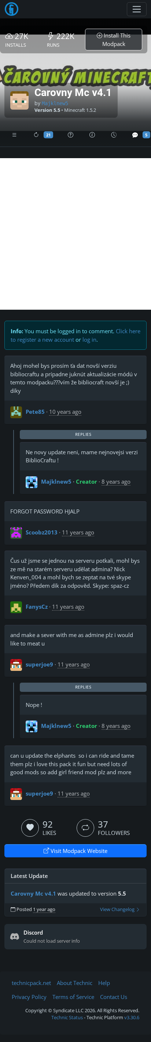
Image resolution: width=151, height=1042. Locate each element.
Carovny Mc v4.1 (33, 893)
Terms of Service (73, 996)
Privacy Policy (29, 996)
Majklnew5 (55, 103)
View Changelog (118, 909)
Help (104, 982)
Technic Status (67, 1017)
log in (89, 339)
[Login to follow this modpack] (85, 828)
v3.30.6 (131, 1017)
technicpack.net (31, 982)
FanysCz (37, 606)
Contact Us (113, 996)
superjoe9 (39, 664)
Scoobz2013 (42, 532)
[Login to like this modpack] (30, 828)
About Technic (74, 982)
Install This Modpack (116, 39)
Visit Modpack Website (78, 850)
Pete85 (35, 411)
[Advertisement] (75, 234)
